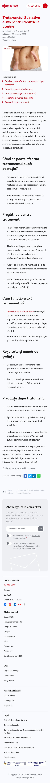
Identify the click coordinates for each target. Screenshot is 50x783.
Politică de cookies (11, 752)
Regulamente (9, 757)
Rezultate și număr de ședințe (19, 98)
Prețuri (7, 631)
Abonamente (9, 636)
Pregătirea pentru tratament (19, 89)
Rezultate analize (11, 671)
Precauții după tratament (17, 102)
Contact (7, 595)
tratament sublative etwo (23, 468)
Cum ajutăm (9, 700)
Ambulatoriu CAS (11, 742)
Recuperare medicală (13, 622)
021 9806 (35, 6)
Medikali (11, 37)
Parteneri (8, 651)
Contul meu (9, 675)
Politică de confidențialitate (15, 720)
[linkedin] (15, 604)
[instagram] (10, 604)
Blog (6, 641)
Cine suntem (9, 696)
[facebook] (5, 604)
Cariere (7, 590)
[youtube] (19, 604)
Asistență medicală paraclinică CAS (19, 747)
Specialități (8, 617)
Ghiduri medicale (9, 40)
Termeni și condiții (11, 725)
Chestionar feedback (12, 600)
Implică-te (8, 705)
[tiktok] (24, 604)
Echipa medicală (10, 627)
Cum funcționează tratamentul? (20, 93)
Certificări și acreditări (13, 656)
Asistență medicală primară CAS (18, 738)
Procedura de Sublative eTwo (20, 311)
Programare (9, 680)
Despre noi (8, 646)
